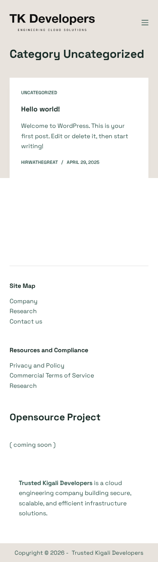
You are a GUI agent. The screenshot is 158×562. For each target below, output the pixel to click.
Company (24, 301)
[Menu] (145, 22)
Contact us (26, 321)
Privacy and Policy (37, 365)
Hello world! (40, 109)
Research (23, 311)
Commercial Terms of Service (52, 375)
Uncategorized (39, 93)
